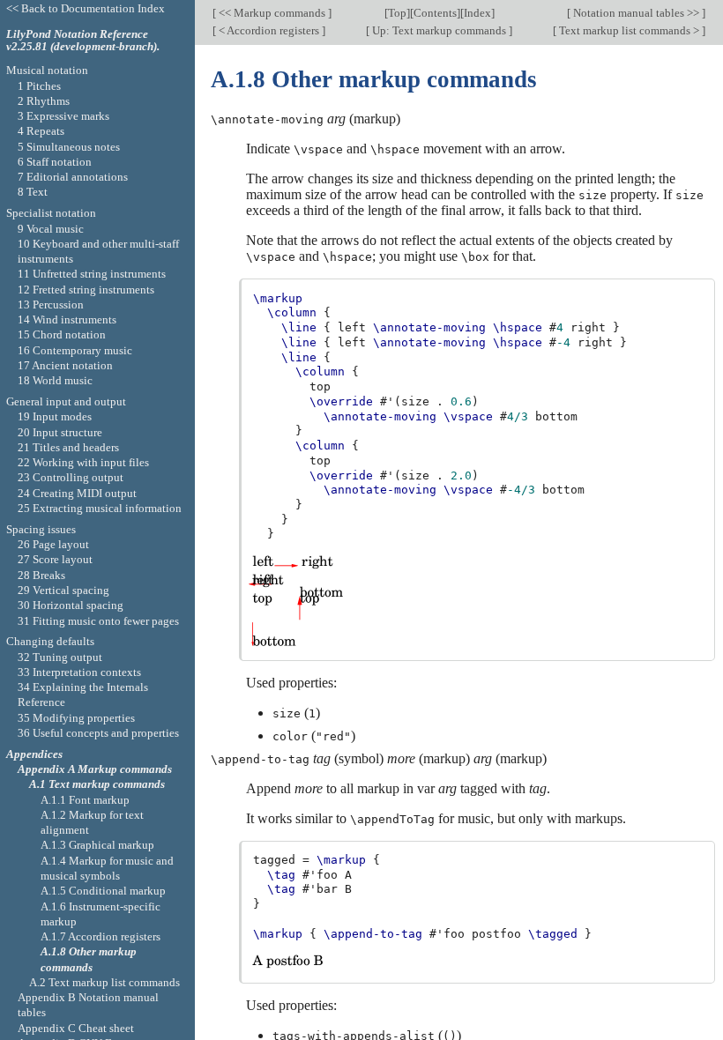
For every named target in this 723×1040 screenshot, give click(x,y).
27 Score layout (55, 559)
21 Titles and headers (68, 447)
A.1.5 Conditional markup (103, 890)
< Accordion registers (269, 30)
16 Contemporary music (75, 350)
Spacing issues (41, 529)
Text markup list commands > (629, 30)
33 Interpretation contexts (79, 672)
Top (397, 12)
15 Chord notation (62, 334)
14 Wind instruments (67, 319)
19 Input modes (55, 416)
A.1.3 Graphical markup (97, 844)
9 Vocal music (51, 228)
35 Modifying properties (76, 717)
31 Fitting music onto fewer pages (98, 621)
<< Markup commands (272, 12)
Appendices (34, 754)
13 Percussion (51, 304)
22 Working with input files (83, 462)
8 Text (33, 191)
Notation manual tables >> (636, 12)
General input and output (66, 401)
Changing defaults (50, 641)
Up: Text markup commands (439, 30)
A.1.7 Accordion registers (100, 936)
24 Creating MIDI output (77, 493)
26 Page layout (53, 544)
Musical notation (47, 70)
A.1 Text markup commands (97, 784)
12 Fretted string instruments (86, 289)
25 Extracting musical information (100, 508)
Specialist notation (51, 212)
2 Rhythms (44, 101)
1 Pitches (39, 86)
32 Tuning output (60, 657)
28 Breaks (41, 575)
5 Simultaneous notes (69, 146)
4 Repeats (41, 130)
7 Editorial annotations (73, 176)
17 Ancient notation (65, 365)
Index (477, 12)
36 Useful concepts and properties (98, 732)
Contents (435, 12)
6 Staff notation (55, 161)
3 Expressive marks (63, 116)
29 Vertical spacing (63, 590)
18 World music (55, 380)
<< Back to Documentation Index (85, 8)
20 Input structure (60, 432)
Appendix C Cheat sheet (76, 1028)
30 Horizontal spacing (70, 605)
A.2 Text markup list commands (104, 982)
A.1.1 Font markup (85, 799)
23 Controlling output (70, 477)
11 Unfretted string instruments (92, 273)
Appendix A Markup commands (95, 769)
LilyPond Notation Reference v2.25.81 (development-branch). (83, 40)
